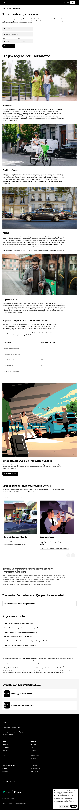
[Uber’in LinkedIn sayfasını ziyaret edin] (3, 781)
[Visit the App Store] (18, 792)
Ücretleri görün (8, 46)
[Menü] (76, 2)
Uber (3, 2)
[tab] (29, 497)
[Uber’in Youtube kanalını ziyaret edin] (7, 781)
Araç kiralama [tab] (22, 497)
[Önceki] (68, 555)
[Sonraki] (73, 555)
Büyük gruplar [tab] (7, 497)
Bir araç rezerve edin (10, 473)
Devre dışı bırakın (64, 806)
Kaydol (72, 2)
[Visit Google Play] (8, 792)
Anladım (73, 806)
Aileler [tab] (15, 497)
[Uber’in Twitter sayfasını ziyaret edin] (14, 781)
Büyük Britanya (6, 8)
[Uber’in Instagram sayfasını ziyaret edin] (11, 781)
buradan (59, 801)
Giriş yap (66, 2)
